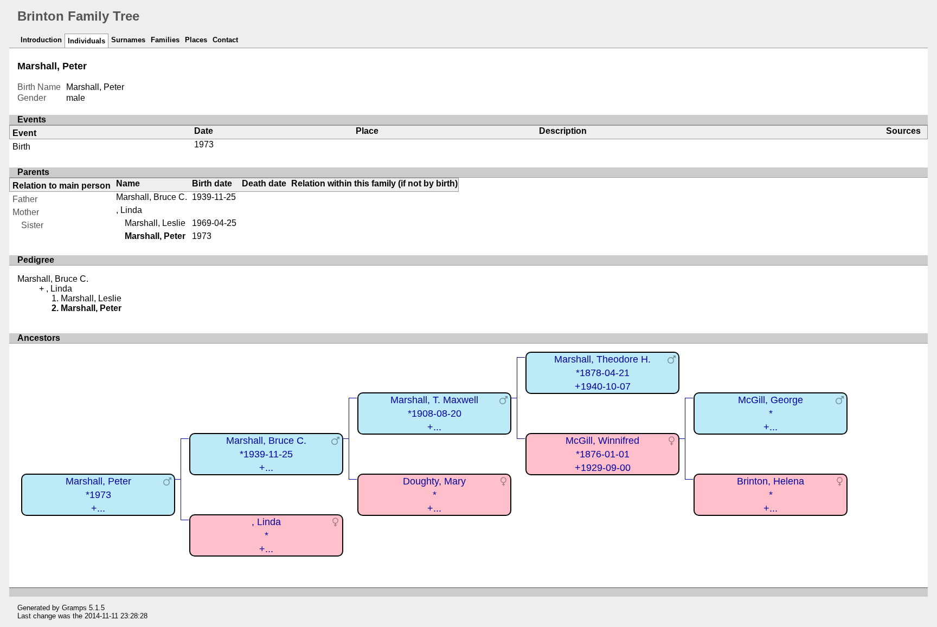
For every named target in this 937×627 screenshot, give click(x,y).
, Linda (129, 210)
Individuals (86, 41)
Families (165, 40)
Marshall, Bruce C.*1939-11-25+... (266, 454)
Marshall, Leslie (155, 223)
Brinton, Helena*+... (770, 494)
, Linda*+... (266, 535)
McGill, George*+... (770, 413)
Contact (225, 40)
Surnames (128, 40)
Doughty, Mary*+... (434, 494)
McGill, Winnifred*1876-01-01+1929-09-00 (602, 454)
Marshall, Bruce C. (151, 197)
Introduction (41, 40)
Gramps (74, 608)
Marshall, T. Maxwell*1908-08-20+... (434, 413)
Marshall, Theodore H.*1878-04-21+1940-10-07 (602, 372)
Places (196, 40)
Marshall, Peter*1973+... (98, 494)
